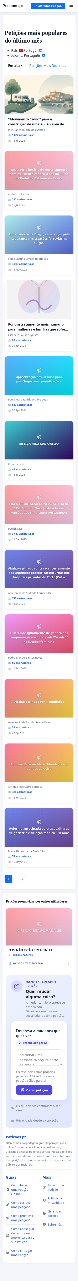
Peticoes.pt (12, 6)
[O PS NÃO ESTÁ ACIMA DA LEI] (39, 938)
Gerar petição (37, 1090)
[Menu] (71, 6)
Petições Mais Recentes (47, 65)
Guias (11, 1177)
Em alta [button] (14, 65)
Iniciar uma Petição (48, 5)
